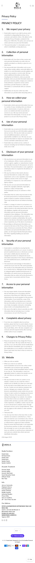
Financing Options (6, 488)
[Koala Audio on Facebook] (4, 520)
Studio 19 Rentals (6, 490)
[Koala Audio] (17, 5)
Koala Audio (9, 540)
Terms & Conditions (7, 497)
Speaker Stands (6, 461)
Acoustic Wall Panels (7, 473)
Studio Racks (5, 459)
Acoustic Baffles (6, 471)
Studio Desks (5, 454)
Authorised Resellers (7, 494)
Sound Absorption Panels (8, 475)
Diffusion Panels (6, 476)
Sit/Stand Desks (6, 455)
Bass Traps (4, 478)
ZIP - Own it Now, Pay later (9, 499)
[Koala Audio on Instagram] (6, 520)
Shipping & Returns (7, 487)
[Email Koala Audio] (2, 520)
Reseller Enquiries (6, 492)
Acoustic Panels (6, 469)
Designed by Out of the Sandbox (20, 540)
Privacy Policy (5, 496)
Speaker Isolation (6, 463)
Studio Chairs (5, 457)
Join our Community (7, 485)
